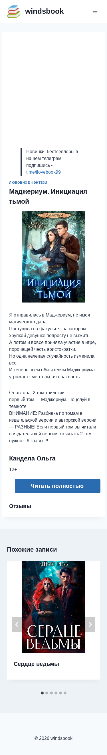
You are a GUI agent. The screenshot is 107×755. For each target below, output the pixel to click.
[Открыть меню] (95, 11)
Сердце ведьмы (36, 664)
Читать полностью (57, 486)
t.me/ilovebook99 (43, 172)
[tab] (42, 693)
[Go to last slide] (17, 624)
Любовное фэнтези (28, 182)
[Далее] (90, 624)
